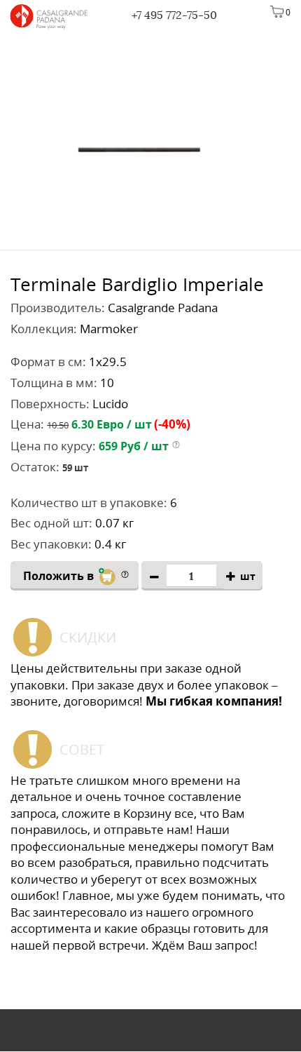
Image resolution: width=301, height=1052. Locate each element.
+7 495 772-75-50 (174, 15)
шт (247, 576)
